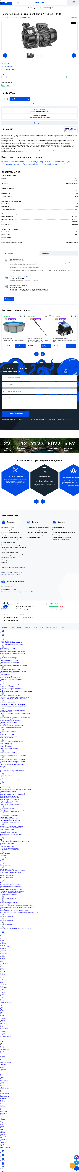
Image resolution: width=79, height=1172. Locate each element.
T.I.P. (1, 1118)
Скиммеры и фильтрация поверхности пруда (13, 793)
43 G (59, 77)
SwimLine (2, 1115)
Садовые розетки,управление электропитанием (14, 841)
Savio (1, 1100)
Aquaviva (2, 958)
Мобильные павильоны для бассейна (11, 754)
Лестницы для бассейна (7, 686)
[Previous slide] (5, 55)
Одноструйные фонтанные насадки (10, 893)
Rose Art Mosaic (4, 1093)
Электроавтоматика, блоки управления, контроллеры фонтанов (19, 912)
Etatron (2, 1010)
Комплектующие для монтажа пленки (11, 836)
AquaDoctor (3, 953)
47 (49, 77)
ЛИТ (1, 1146)
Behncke (2, 971)
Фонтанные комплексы (7, 869)
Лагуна (2, 1144)
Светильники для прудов (7, 843)
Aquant (2, 955)
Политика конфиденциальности (49, 627)
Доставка (4, 627)
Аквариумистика (5, 853)
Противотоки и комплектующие (9, 733)
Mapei (1, 1061)
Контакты (27, 627)
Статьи (35, 627)
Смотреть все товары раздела (10, 574)
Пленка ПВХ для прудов (7, 829)
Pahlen (2, 1077)
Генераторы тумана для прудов (9, 848)
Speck (2, 1110)
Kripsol (2, 1053)
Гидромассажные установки (8, 736)
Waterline (3, 1131)
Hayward (2, 1031)
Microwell (2, 1067)
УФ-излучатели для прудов (8, 791)
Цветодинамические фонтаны (9, 879)
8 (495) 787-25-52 (11, 618)
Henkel (2, 1035)
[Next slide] (73, 55)
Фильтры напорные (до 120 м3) (9, 796)
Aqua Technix (4, 948)
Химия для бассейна (6, 712)
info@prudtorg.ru (28, 617)
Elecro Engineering (5, 1002)
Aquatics (2, 957)
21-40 (4, 77)
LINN (1, 1058)
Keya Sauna (3, 1048)
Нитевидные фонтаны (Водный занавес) (12, 891)
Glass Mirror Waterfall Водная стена (10, 884)
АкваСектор (3, 1139)
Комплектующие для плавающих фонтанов (12, 871)
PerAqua (2, 1079)
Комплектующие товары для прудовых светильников (16, 845)
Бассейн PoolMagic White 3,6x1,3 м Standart (13, 341)
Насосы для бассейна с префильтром (11, 643)
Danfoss (2, 992)
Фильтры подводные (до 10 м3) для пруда (12, 794)
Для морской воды (19, 163)
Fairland (2, 1015)
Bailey (1, 968)
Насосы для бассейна (6, 641)
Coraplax (2, 989)
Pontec (2, 1082)
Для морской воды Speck (49, 164)
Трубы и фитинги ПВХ (6, 776)
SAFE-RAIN (3, 1098)
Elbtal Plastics (4, 1001)
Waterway (3, 1136)
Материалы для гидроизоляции (9, 748)
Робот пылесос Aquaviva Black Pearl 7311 (64, 341)
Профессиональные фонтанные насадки (12, 883)
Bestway (2, 973)
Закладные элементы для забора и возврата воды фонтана (18, 905)
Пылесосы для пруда (6, 817)
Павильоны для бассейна (7, 752)
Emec (1, 1005)
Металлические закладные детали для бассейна (14, 697)
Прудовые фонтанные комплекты (10, 850)
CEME (1, 983)
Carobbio (2, 978)
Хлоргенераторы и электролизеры (10, 677)
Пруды (2, 784)
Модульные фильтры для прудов (9, 801)
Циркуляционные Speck (12, 164)
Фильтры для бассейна (6, 650)
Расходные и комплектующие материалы (12, 681)
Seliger (2, 1105)
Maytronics (3, 1064)
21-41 (9, 77)
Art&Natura (3, 960)
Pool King (2, 1084)
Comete (2, 986)
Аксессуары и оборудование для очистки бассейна (15, 717)
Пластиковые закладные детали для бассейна (13, 699)
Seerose (2, 1102)
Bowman (2, 974)
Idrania (2, 1040)
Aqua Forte (3, 945)
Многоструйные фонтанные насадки (11, 889)
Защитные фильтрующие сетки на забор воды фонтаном (17, 907)
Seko (1, 1103)
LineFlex (2, 1056)
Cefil (1, 981)
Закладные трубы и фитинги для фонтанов (12, 904)
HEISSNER (3, 1033)
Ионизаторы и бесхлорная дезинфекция (12, 679)
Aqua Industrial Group (6, 947)
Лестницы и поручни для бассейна (10, 685)
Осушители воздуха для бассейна (10, 780)
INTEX (1, 1041)
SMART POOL (3, 1106)
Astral (1, 961)
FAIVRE (2, 1017)
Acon (1, 939)
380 (8, 85)
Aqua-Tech (3, 950)
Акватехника (4, 1141)
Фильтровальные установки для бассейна (12, 651)
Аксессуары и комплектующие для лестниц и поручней (16, 691)
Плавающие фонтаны (6, 874)
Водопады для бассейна (7, 734)
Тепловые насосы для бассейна (9, 662)
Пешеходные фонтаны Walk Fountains (11, 872)
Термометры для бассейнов (8, 722)
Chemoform (3, 984)
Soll (1, 1108)
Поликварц (3, 1149)
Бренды (19, 627)
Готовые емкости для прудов (8, 832)
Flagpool (2, 1020)
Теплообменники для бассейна (9, 660)
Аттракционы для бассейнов (8, 731)
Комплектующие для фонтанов (9, 902)
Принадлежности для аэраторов (9, 811)
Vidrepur (2, 1126)
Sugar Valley (3, 1111)
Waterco (2, 1129)
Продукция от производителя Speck (39, 161)
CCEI (1, 979)
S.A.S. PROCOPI (4, 1097)
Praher (2, 1087)
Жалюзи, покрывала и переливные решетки (13, 759)
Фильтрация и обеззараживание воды (11, 788)
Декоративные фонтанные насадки (10, 886)
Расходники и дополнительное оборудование (13, 665)
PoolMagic (3, 1085)
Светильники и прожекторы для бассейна (12, 704)
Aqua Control (3, 944)
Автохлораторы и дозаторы (8, 676)
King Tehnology (4, 1049)
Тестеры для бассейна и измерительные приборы (15, 713)
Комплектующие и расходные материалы (12, 653)
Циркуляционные (59, 161)
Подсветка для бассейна (7, 703)
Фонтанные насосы (5, 865)
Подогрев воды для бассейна (8, 657)
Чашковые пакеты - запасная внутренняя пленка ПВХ (16, 928)
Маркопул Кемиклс (5, 1147)
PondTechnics (4, 1080)
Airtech (2, 942)
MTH (1, 1071)
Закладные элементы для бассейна (10, 695)
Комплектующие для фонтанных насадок (12, 888)
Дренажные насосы (6, 802)
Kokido (2, 1051)
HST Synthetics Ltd (5, 1036)
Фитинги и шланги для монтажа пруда (11, 834)
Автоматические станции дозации (10, 673)
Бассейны (3, 637)
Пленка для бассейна (6, 743)
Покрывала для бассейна (7, 924)
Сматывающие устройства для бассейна (12, 764)
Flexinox (2, 1022)
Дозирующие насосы (6, 674)
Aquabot (2, 952)
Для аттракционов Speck (30, 164)
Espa (1, 1009)
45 (41, 77)
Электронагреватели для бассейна (10, 659)
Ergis (1, 1007)
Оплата (12, 627)
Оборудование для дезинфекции (10, 669)
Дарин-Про (3, 1142)
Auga (1, 965)
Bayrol (2, 970)
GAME (1, 1027)
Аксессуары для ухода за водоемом (10, 822)
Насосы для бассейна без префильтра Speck (42, 163)
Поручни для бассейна (6, 690)
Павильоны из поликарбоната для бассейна (13, 755)
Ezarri (1, 1012)
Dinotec (2, 997)
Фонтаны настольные (6, 877)
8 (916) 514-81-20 (11, 620)
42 (37, 77)
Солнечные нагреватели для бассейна (11, 664)
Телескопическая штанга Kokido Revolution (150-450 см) (38, 341)
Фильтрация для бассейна (7, 648)
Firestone (3, 1018)
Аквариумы (3, 855)
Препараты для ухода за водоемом (10, 819)
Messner (2, 1066)
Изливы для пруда (5, 831)
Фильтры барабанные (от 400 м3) (10, 799)
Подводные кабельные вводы (9, 909)
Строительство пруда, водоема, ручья (11, 826)
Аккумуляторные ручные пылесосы (10, 727)
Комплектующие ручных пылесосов (10, 720)
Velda (1, 1124)
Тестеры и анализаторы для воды (10, 820)
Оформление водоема (7, 840)
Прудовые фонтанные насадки (9, 894)
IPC (1, 1043)
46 (45, 77)
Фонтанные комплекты (7, 875)
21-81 (32, 77)
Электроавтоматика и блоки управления (12, 770)
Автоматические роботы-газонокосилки (12, 725)
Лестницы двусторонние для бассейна (11, 688)
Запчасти (2, 766)
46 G (69, 77)
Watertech (3, 1134)
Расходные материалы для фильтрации (11, 804)
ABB (1, 937)
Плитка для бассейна (6, 746)
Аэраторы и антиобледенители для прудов (13, 810)
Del (1, 996)
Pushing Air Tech (4, 1089)
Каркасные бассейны (6, 916)
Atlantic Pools (4, 963)
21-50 (15, 77)
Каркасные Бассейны (6, 920)
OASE (1, 1074)
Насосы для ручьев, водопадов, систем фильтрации (15, 789)
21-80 (27, 77)
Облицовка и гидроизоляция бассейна (11, 742)
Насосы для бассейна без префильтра (42, 8)
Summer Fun (3, 1113)
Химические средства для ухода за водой (12, 710)
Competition (3, 988)
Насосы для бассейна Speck (68, 163)
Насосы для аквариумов (7, 857)
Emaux (2, 1004)
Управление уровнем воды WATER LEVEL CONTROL (15, 910)
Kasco (2, 1046)
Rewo (1, 1092)
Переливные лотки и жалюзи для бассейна (12, 761)
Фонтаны (2, 861)
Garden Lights (4, 1028)
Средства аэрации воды (7, 808)
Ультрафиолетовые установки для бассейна (13, 671)
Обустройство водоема (7, 846)
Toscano (2, 1120)
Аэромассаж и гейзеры (7, 737)
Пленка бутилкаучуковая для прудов (10, 828)
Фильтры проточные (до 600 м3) (9, 797)
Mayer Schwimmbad (5, 1062)
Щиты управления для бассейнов (10, 772)
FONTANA (2, 1023)
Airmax (2, 940)
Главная (2, 633)
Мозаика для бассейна (6, 745)
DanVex (2, 994)
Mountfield (3, 1069)
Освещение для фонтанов (8, 898)
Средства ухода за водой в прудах (10, 815)
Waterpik (2, 1133)
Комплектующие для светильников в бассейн (13, 706)
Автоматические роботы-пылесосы (10, 719)
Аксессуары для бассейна (7, 724)
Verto (62, 627)
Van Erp (2, 1123)
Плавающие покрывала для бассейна (11, 763)
